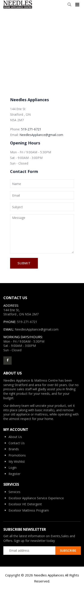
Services (14, 492)
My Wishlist (17, 461)
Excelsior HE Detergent (25, 504)
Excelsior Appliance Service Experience (36, 498)
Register (14, 474)
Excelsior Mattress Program (29, 510)
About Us (15, 437)
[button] (69, 4)
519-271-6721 (31, 129)
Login (13, 467)
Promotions (17, 455)
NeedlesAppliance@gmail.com (41, 135)
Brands (14, 449)
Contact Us (17, 443)
